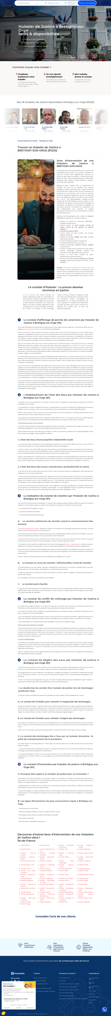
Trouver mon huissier (87, 3)
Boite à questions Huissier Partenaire (44, 991)
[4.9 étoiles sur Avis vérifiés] (71, 57)
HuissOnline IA (95, 978)
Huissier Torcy (63, 849)
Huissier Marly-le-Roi (27, 865)
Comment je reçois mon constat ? (69, 990)
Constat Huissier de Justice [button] (27, 141)
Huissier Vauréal (26, 902)
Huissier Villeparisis (84, 849)
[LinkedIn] (19, 980)
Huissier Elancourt (26, 878)
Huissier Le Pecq (26, 869)
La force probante (29, 295)
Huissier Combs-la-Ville (85, 853)
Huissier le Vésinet (46, 861)
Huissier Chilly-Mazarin (47, 884)
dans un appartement (73, 544)
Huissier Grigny (83, 880)
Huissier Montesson (46, 871)
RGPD (90, 1003)
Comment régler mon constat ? (68, 987)
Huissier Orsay (82, 884)
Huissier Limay (63, 874)
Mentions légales (94, 997)
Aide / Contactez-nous (40, 978)
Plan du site (92, 991)
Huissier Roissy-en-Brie (28, 861)
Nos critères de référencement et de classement (73, 998)
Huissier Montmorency (66, 892)
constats (62, 199)
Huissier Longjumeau (46, 878)
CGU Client (92, 1000)
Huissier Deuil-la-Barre (85, 892)
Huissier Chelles (64, 857)
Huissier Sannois (26, 892)
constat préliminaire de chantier (29, 528)
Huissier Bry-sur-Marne (28, 888)
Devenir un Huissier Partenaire (43, 988)
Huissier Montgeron (27, 880)
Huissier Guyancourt (65, 869)
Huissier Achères (45, 869)
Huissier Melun (25, 845)
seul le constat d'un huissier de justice (81, 345)
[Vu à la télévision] (83, 57)
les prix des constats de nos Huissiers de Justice (78, 267)
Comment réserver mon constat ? (69, 984)
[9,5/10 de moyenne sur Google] (93, 57)
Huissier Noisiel (25, 849)
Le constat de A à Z (64, 978)
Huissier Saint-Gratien (27, 894)
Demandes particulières (66, 993)
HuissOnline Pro (95, 987)
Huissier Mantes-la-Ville (85, 874)
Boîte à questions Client (41, 984)
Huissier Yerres (64, 880)
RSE (93, 983)
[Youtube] (16, 980)
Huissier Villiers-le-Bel (85, 898)
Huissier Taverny (45, 892)
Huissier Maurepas (84, 869)
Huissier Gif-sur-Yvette (66, 878)
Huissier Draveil (83, 878)
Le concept (62, 981)
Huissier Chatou (83, 871)
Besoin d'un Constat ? (40, 981)
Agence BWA (43, 1014)
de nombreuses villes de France (74, 961)
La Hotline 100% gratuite (66, 995)
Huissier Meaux (44, 845)
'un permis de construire (31, 329)
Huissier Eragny (25, 904)
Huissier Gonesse (45, 902)
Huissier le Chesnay (84, 861)
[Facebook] (12, 980)
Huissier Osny (63, 902)
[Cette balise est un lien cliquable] (18, 973)
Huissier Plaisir (63, 871)
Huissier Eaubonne (84, 902)
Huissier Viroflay (83, 865)
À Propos (91, 994)
